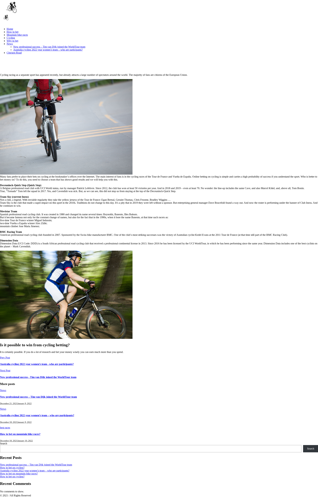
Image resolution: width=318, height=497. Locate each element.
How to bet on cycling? (12, 467)
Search (3, 443)
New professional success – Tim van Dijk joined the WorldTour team (38, 396)
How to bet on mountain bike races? (20, 434)
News (3, 390)
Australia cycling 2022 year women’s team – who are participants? (37, 415)
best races (5, 427)
